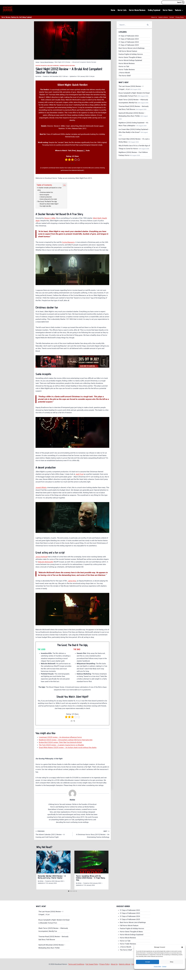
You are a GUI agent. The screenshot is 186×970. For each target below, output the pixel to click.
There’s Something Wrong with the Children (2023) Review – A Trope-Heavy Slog (90, 878)
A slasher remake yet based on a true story (49, 189)
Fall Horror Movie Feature (128, 51)
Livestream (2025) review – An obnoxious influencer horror (60, 737)
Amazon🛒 (81, 150)
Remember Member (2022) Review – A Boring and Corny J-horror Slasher (51, 877)
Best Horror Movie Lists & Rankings (132, 48)
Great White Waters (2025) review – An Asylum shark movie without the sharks (67, 747)
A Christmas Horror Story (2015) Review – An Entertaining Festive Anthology (92, 834)
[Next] (105, 870)
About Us (154, 17)
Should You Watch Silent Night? (49, 204)
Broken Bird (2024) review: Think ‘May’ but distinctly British (60, 742)
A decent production (46, 197)
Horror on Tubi (124, 66)
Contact (164, 966)
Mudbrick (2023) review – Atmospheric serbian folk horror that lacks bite (65, 740)
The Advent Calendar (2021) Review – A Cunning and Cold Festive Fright (50, 834)
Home (113, 10)
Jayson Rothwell (41, 557)
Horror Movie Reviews (137, 10)
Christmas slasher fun (46, 192)
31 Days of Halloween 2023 (129, 39)
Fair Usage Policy (92, 964)
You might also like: (45, 206)
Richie (39, 76)
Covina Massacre (68, 242)
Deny (171, 962)
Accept (147, 962)
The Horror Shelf (125, 76)
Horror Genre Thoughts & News (130, 57)
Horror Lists (122, 10)
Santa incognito (44, 194)
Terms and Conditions (76, 964)
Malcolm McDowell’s (45, 562)
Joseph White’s (41, 487)
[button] (182, 947)
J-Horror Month (124, 73)
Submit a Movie (163, 17)
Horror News (167, 10)
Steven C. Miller (49, 218)
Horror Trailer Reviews (127, 69)
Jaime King (72, 581)
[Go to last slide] (39, 870)
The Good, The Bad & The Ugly (47, 201)
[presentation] (53, 862)
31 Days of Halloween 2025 (129, 45)
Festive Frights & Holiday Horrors (47, 65)
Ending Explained (154, 10)
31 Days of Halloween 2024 (129, 42)
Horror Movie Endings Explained (130, 60)
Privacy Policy (157, 966)
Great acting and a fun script (48, 199)
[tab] (68, 891)
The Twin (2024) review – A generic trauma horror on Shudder (61, 745)
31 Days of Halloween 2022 (129, 36)
